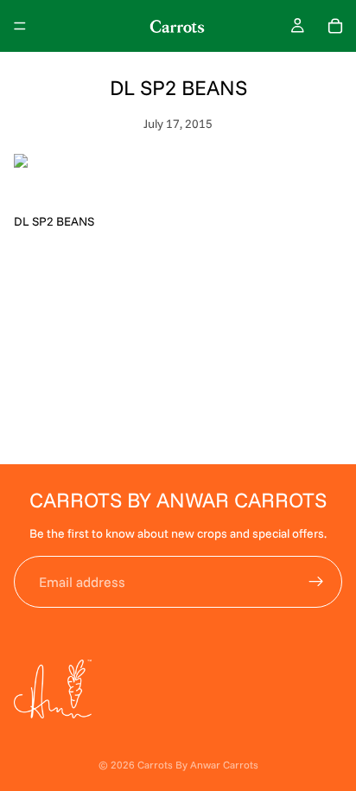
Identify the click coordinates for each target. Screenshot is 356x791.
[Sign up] (316, 582)
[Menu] (20, 26)
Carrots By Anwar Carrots (197, 764)
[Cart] (335, 26)
